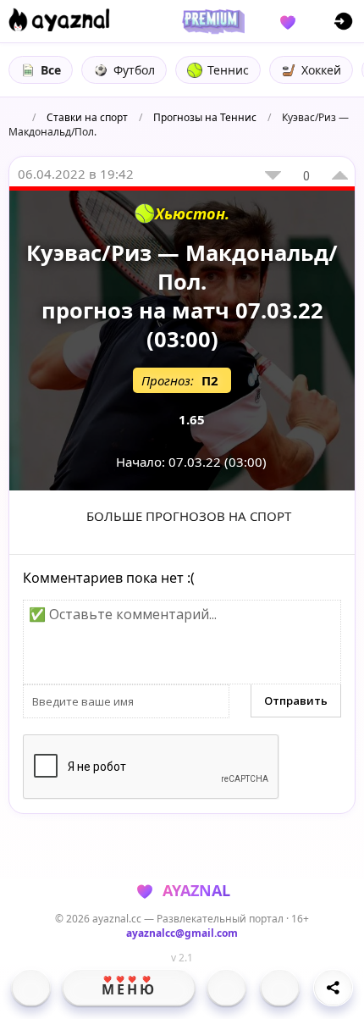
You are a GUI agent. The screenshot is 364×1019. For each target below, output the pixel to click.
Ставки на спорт (87, 117)
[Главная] (31, 987)
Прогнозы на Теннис (204, 117)
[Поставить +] (340, 175)
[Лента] (280, 987)
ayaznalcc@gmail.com (182, 933)
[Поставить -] (273, 175)
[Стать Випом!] (211, 21)
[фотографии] (226, 987)
